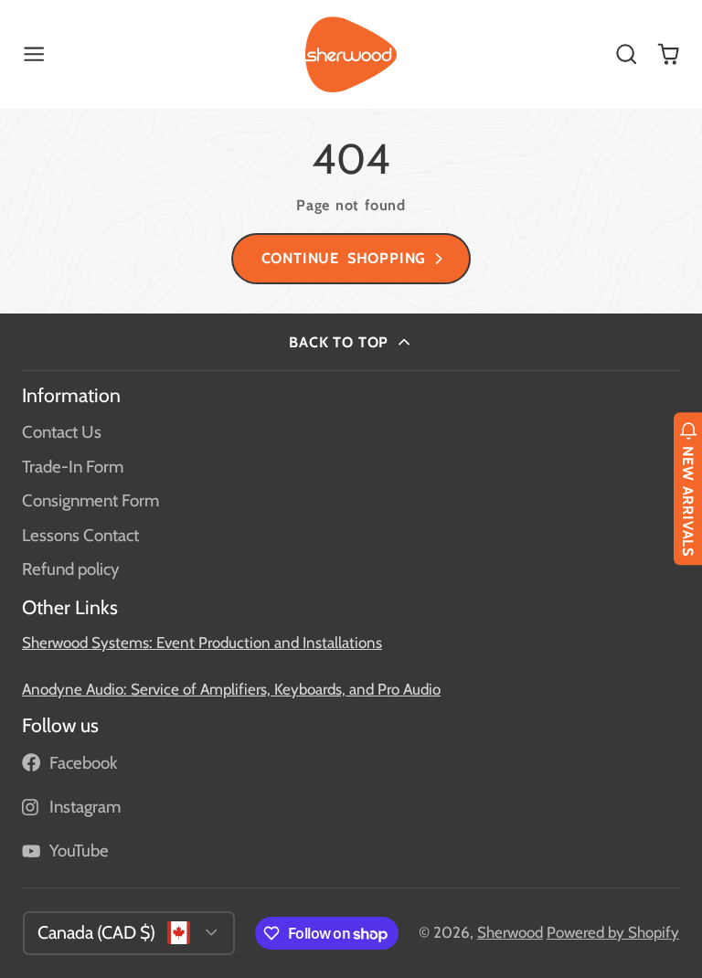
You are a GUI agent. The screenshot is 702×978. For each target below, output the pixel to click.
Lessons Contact (80, 535)
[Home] (351, 55)
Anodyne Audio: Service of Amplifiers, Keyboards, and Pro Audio (231, 689)
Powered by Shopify (613, 932)
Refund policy (70, 568)
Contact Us (61, 431)
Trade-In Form (72, 466)
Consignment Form (90, 500)
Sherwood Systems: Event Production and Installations (202, 642)
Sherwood (510, 932)
